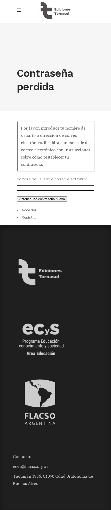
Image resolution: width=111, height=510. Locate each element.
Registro (29, 217)
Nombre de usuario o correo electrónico (52, 179)
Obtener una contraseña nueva (42, 199)
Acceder (29, 210)
